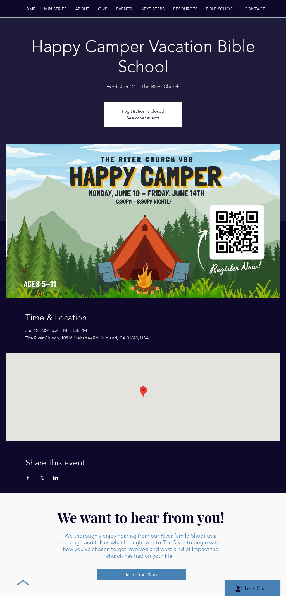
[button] (82, 9)
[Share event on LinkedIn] (55, 478)
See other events (143, 117)
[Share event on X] (41, 478)
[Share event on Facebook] (28, 478)
